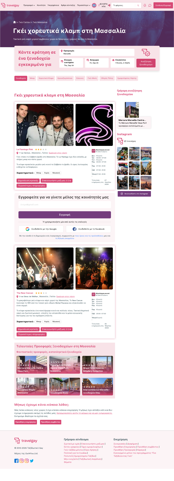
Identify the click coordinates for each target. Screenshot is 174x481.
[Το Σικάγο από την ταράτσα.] (134, 183)
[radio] (36, 149)
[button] (89, 236)
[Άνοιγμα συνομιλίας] (149, 5)
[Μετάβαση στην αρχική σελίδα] (10, 5)
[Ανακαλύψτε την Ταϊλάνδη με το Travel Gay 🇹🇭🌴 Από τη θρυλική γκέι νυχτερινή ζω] (122, 154)
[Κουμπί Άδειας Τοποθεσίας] (109, 5)
